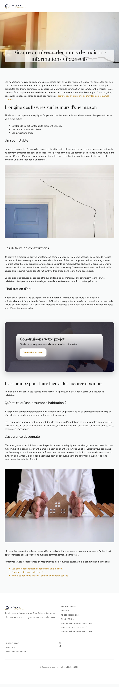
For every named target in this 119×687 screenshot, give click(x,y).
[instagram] (60, 643)
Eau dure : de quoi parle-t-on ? (27, 572)
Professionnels (70, 615)
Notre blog (12, 643)
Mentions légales (16, 651)
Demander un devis (33, 352)
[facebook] (60, 646)
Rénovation (67, 619)
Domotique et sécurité (74, 627)
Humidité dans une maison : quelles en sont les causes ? (41, 575)
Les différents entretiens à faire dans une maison (37, 568)
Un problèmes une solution (76, 623)
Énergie (65, 611)
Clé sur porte (69, 607)
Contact (10, 647)
